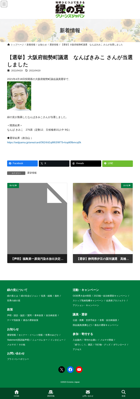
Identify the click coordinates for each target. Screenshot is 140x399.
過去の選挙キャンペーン (106, 325)
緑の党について (17, 289)
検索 (123, 396)
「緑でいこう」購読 (82, 344)
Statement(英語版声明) (18, 340)
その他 (22, 344)
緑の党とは (12, 295)
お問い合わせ (16, 353)
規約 (57, 295)
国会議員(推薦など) (82, 325)
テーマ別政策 (13, 320)
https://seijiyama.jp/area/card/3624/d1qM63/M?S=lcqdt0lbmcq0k (44, 142)
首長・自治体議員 (108, 320)
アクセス (77, 349)
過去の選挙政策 (30, 320)
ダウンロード (119, 344)
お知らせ (13, 329)
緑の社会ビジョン (29, 295)
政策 (10, 309)
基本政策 (38, 315)
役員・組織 (46, 295)
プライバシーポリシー (18, 359)
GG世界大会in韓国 (82, 295)
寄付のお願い (90, 340)
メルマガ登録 (106, 340)
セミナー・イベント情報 (31, 335)
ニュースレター (40, 340)
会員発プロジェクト (116, 300)
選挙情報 (32, 173)
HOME (16, 396)
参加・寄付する (83, 334)
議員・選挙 (80, 314)
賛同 (29, 315)
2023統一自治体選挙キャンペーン (110, 295)
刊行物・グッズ (102, 344)
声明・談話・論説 (16, 315)
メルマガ (11, 344)
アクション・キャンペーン (86, 305)
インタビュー (56, 340)
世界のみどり (52, 335)
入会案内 (77, 340)
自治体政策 (51, 315)
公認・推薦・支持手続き (85, 320)
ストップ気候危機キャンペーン (88, 300)
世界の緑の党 (13, 300)
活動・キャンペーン (86, 289)
